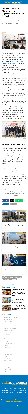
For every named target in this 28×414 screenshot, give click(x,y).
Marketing (7, 358)
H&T (3, 277)
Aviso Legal (5, 409)
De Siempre (7, 326)
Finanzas (6, 345)
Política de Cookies (21, 409)
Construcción (8, 337)
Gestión (6, 350)
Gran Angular (8, 319)
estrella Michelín (20, 103)
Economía (7, 341)
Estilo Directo (8, 322)
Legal (5, 356)
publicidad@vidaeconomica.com (14, 401)
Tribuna (6, 324)
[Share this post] (18, 27)
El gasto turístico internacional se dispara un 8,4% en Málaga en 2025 (14, 269)
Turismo (6, 371)
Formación (7, 348)
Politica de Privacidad (12, 409)
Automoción (7, 332)
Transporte (7, 369)
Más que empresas (10, 328)
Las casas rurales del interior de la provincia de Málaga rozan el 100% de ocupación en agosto (18, 300)
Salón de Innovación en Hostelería (9, 279)
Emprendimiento (9, 343)
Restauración (8, 361)
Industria (6, 352)
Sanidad (6, 363)
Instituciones (8, 354)
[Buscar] (24, 2)
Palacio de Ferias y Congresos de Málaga (13, 277)
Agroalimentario (9, 330)
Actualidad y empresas (11, 317)
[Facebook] (10, 406)
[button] (5, 200)
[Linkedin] (17, 406)
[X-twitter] (14, 406)
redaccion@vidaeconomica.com (16, 400)
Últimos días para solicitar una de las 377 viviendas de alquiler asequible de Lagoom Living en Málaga (13, 225)
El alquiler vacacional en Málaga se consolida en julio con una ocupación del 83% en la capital (14, 247)
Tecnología (7, 367)
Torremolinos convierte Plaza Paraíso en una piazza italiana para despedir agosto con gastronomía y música (19, 292)
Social (5, 365)
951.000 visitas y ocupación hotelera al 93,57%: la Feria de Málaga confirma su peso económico (19, 307)
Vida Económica (9, 30)
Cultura (6, 339)
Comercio (7, 335)
